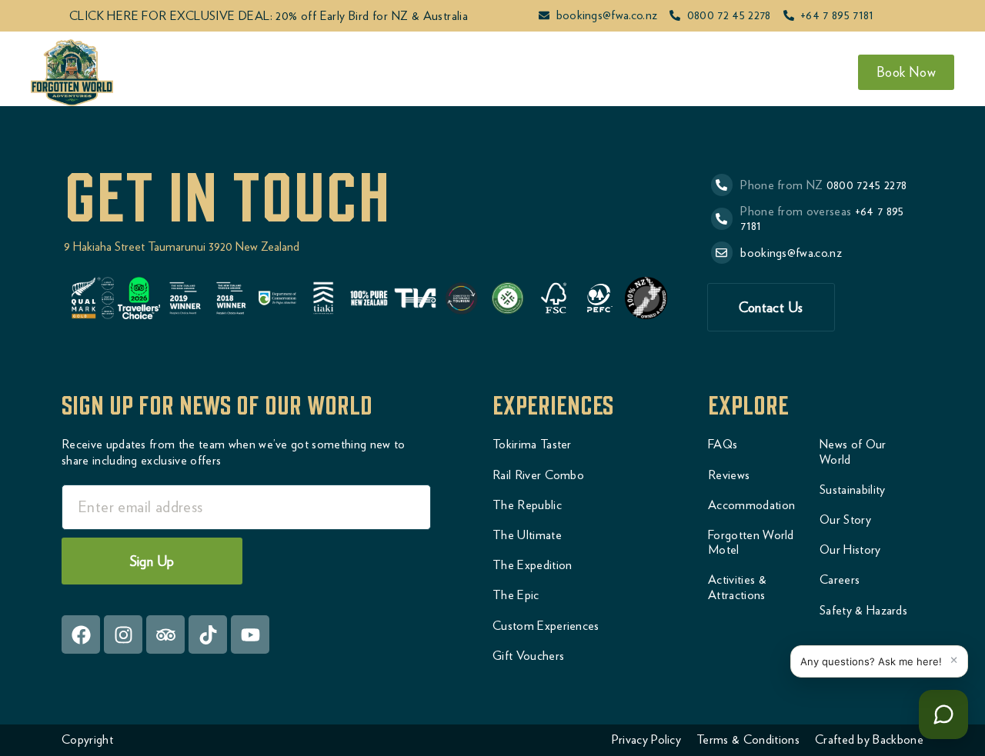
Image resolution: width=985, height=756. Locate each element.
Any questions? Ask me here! (871, 661)
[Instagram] (123, 634)
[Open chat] (943, 714)
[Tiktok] (208, 634)
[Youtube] (250, 634)
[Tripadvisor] (165, 634)
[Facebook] (81, 634)
